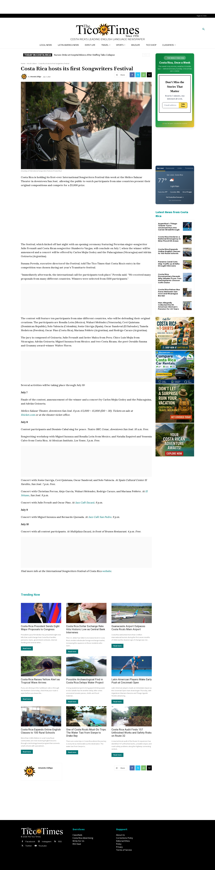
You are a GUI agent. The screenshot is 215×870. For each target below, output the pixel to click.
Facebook (30, 841)
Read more (27, 648)
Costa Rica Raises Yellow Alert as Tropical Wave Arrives (40, 681)
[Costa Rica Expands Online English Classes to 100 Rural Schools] (41, 716)
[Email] (149, 74)
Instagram (46, 841)
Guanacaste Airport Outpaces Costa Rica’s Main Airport (128, 628)
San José (160, 168)
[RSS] (55, 841)
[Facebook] (132, 74)
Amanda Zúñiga (35, 77)
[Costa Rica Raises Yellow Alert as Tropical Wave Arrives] (41, 666)
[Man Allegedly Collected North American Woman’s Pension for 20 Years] (187, 305)
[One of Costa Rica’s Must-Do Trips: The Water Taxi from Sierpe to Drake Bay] (86, 716)
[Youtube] (35, 845)
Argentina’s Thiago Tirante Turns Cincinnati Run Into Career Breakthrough (169, 226)
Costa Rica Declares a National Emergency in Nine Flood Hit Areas (169, 239)
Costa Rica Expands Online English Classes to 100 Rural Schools (85, 55)
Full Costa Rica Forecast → (175, 197)
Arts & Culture (32, 63)
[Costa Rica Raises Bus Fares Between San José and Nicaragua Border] (187, 292)
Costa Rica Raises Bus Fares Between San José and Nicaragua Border (169, 292)
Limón (180, 168)
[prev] (144, 54)
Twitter (28, 846)
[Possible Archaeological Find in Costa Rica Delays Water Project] (86, 666)
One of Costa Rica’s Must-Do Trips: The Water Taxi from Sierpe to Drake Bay (86, 732)
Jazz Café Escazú (84, 502)
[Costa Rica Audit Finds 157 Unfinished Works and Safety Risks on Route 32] (131, 716)
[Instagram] (38, 841)
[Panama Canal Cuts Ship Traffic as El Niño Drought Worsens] (187, 264)
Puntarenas (189, 168)
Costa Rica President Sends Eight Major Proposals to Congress (40, 628)
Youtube (43, 846)
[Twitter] (137, 74)
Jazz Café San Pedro (99, 517)
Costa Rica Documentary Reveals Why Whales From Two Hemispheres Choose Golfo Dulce (169, 278)
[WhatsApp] (143, 74)
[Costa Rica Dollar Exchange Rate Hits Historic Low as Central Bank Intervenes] (86, 613)
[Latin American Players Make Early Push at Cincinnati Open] (131, 666)
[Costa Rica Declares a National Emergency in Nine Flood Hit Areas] (187, 239)
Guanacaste (170, 168)
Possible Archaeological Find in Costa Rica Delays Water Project (85, 681)
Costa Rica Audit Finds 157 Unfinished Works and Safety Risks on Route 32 (131, 732)
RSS (60, 841)
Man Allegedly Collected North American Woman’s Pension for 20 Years (168, 306)
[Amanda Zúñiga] (24, 77)
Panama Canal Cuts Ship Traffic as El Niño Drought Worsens (169, 264)
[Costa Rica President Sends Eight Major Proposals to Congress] (41, 613)
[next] (148, 54)
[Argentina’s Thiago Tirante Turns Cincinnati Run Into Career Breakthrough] (187, 226)
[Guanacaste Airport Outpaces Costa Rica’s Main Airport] (131, 613)
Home (23, 63)
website (106, 571)
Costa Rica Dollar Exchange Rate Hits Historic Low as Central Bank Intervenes (85, 629)
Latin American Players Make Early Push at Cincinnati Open (131, 681)
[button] (204, 29)
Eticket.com (28, 414)
